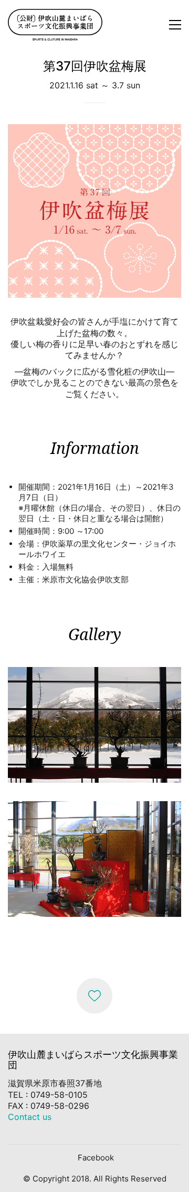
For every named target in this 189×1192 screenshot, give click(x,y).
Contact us (29, 1117)
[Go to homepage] (55, 25)
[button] (175, 24)
